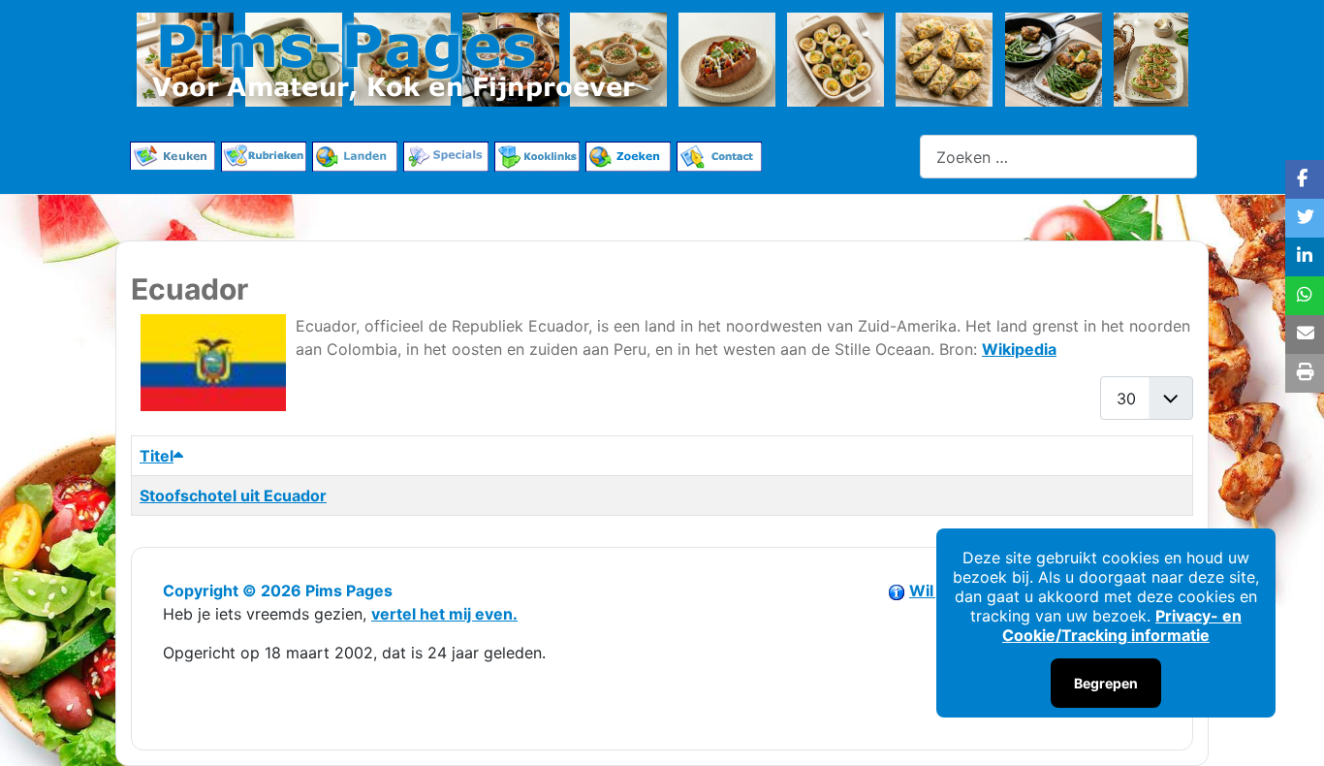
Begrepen (1106, 683)
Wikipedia (1019, 349)
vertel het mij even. (444, 613)
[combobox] (1058, 156)
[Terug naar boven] (1290, 730)
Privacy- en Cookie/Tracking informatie (1122, 625)
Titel (156, 455)
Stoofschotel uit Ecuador (233, 495)
